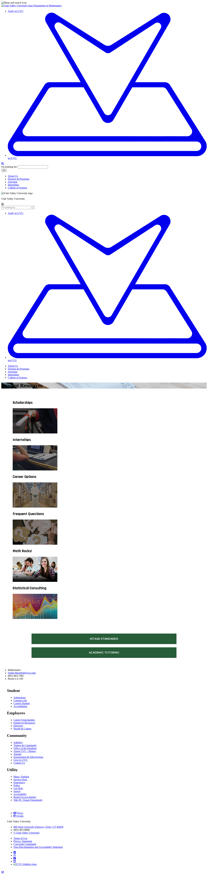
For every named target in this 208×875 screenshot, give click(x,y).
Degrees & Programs (18, 179)
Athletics (18, 742)
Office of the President (25, 748)
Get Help (18, 788)
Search (16, 791)
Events (19, 816)
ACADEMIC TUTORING (104, 652)
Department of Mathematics (47, 5)
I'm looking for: (9, 166)
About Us (13, 176)
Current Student (21, 703)
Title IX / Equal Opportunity (28, 800)
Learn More (9, 871)
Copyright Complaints (24, 844)
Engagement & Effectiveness (28, 757)
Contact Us (19, 762)
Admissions (19, 697)
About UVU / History (24, 751)
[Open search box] (2, 163)
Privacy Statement (22, 841)
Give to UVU (20, 760)
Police (16, 785)
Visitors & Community (25, 745)
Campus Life (20, 700)
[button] (104, 2)
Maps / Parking (21, 776)
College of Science (17, 187)
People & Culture (22, 728)
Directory (18, 725)
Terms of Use (20, 838)
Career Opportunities (24, 720)
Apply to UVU (15, 11)
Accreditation (20, 706)
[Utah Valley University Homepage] (17, 5)
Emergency (19, 782)
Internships (13, 184)
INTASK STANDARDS (104, 638)
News (20, 813)
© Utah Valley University (26, 832)
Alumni (17, 754)
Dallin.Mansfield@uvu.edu (22, 672)
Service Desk (20, 779)
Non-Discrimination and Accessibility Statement (38, 847)
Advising (12, 181)
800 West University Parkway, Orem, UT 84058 (38, 827)
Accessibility (20, 794)
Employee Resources (24, 722)
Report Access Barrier (24, 797)
